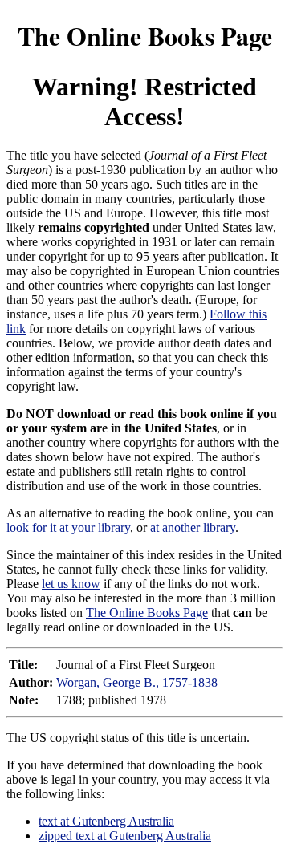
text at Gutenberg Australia (106, 821)
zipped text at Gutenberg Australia (125, 835)
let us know (71, 583)
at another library (192, 527)
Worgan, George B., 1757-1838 (137, 682)
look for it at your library (68, 527)
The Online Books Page (145, 36)
